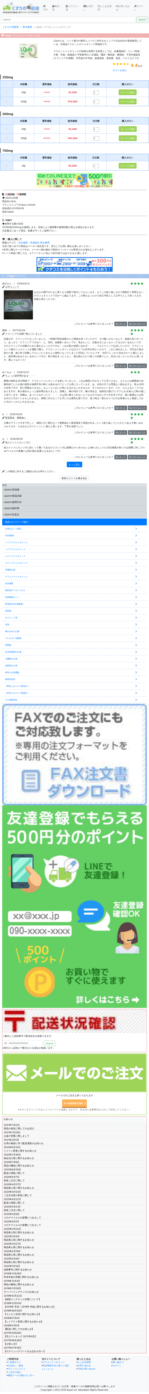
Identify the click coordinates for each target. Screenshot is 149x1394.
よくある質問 (105, 8)
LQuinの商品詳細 (13, 495)
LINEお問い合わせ (86, 1368)
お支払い (88, 8)
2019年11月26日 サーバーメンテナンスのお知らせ (21, 1290)
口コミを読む (120, 70)
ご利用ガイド (14, 1362)
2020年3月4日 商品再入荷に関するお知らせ (19, 1238)
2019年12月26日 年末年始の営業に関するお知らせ (21, 1275)
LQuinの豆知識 (11, 489)
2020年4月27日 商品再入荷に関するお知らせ (19, 1186)
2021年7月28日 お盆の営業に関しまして (16, 1134)
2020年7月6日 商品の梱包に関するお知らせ (19, 1164)
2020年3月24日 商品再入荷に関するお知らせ (19, 1230)
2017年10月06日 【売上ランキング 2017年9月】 (20, 1334)
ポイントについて (16, 1368)
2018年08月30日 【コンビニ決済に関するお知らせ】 (22, 1312)
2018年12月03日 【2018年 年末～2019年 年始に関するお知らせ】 (30, 1305)
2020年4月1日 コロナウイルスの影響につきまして (22, 1223)
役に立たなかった (137, 324)
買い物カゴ (118, 1362)
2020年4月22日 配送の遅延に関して (14, 1201)
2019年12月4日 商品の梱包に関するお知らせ (19, 1282)
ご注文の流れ (14, 1372)
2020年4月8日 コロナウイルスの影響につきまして (22, 1216)
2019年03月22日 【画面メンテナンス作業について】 (22, 1297)
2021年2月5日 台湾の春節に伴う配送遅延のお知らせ (23, 1141)
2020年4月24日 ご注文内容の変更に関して (18, 1193)
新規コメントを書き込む (74, 478)
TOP (47, 9)
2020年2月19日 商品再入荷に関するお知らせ (19, 1253)
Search (142, 19)
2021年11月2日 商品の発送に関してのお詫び (19, 1126)
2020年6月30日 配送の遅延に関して (14, 1171)
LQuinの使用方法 (13, 502)
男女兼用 (44, 242)
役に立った (121, 324)
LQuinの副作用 (11, 508)
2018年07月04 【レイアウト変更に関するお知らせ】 (23, 1320)
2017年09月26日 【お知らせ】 (13, 1342)
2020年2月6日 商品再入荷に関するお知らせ (19, 1260)
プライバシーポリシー (54, 1362)
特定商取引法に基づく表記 (56, 1365)
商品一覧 (56, 8)
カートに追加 (128, 92)
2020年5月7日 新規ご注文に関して (14, 1178)
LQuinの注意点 (11, 514)
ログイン (138, 8)
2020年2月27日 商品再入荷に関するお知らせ (19, 1245)
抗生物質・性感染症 (28, 242)
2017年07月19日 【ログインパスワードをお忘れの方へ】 (25, 1349)
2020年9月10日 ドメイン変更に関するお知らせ (20, 1149)
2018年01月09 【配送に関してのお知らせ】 (19, 1327)
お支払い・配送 (15, 1365)
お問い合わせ (123, 8)
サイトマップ (47, 1369)
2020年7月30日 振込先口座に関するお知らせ (19, 1156)
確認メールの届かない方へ (21, 1375)
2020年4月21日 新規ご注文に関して (14, 1208)
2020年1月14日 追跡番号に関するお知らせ (18, 1268)
